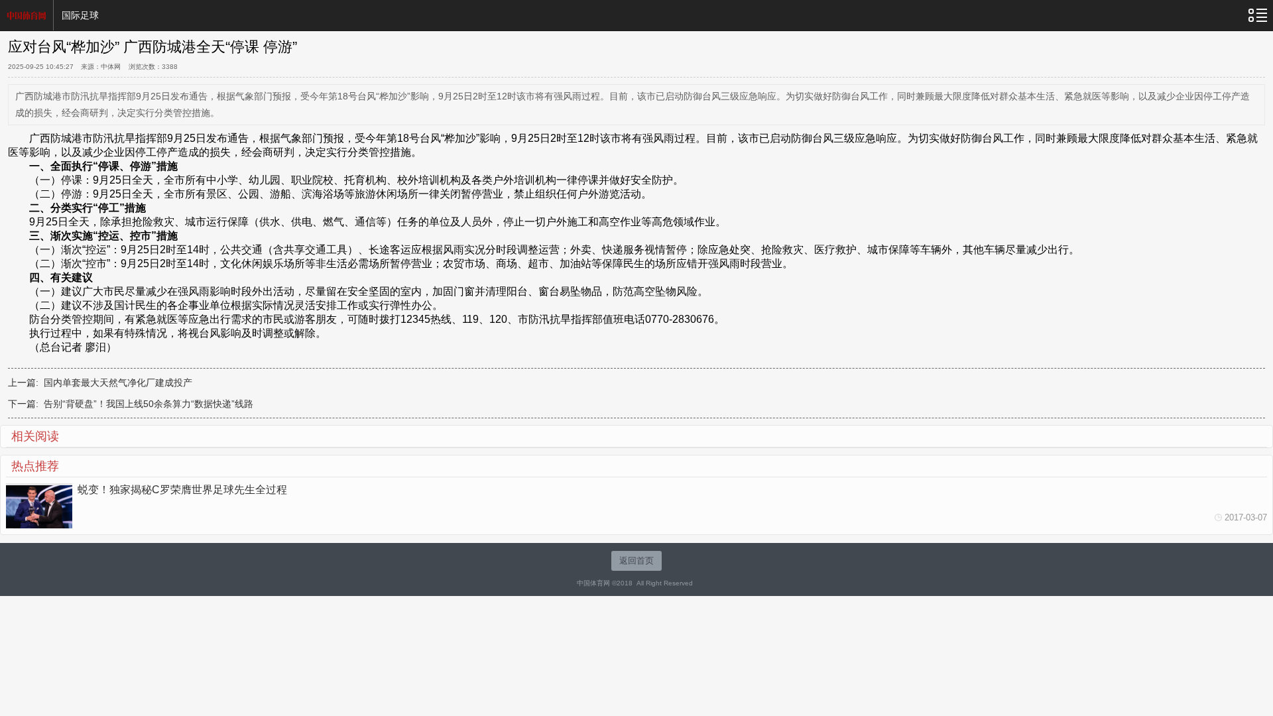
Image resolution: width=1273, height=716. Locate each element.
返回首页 (636, 561)
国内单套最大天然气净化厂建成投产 (118, 382)
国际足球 (80, 15)
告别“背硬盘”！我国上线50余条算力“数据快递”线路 (148, 403)
